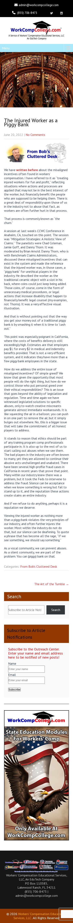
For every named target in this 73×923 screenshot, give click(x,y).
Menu (6, 48)
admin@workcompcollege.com (39, 5)
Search (14, 596)
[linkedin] (61, 13)
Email (12, 675)
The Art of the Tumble (51, 584)
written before (27, 170)
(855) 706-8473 (27, 13)
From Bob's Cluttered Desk (38, 566)
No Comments (35, 135)
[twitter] (51, 13)
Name (12, 663)
